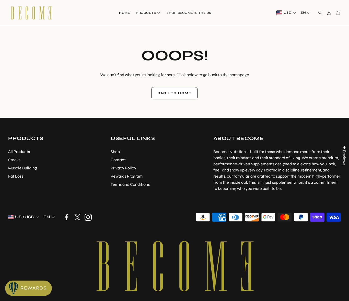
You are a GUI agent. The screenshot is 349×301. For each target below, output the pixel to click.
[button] (318, 12)
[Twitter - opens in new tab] (77, 217)
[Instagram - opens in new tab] (88, 217)
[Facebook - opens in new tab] (66, 217)
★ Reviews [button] (344, 155)
